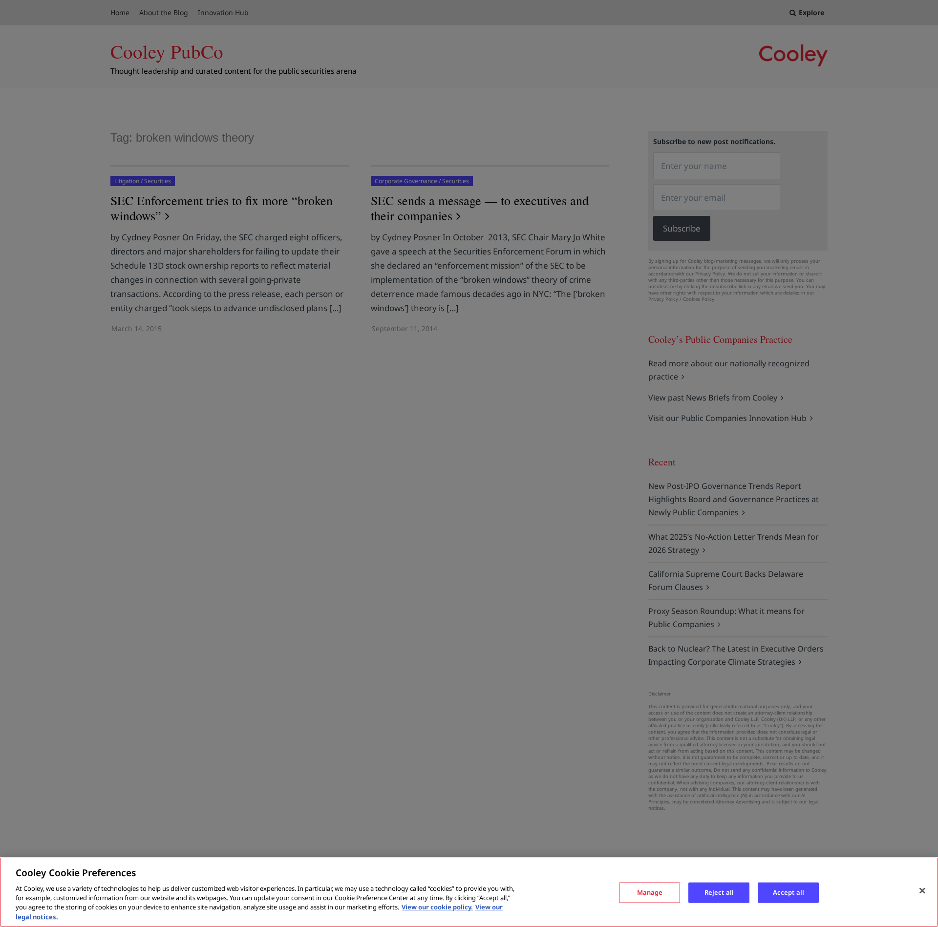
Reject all (719, 892)
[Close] (922, 891)
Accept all (788, 892)
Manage (650, 892)
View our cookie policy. (437, 907)
